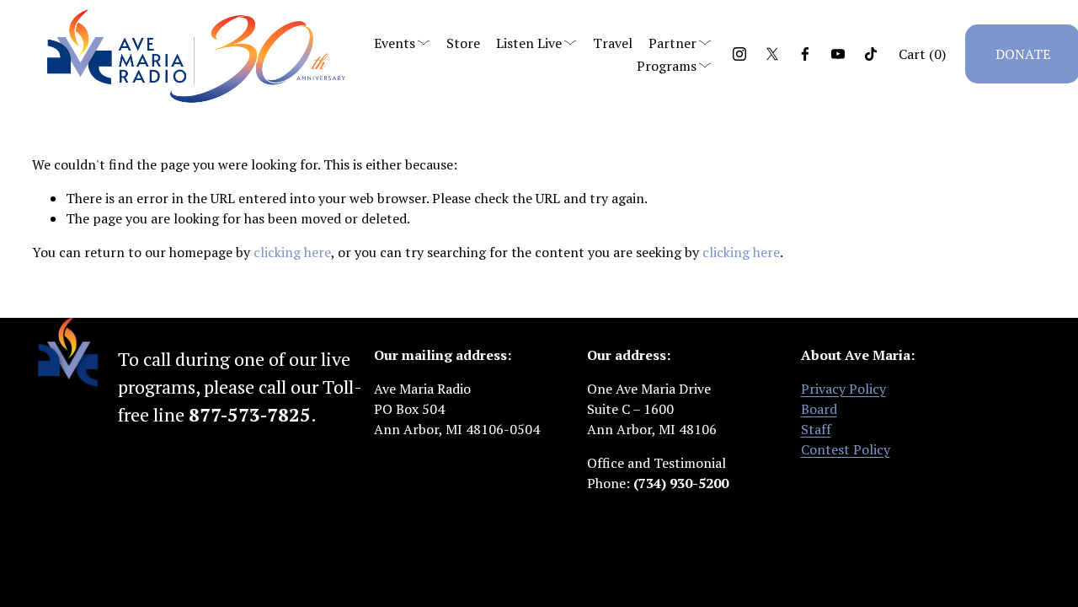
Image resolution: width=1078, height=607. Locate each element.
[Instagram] (739, 54)
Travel (612, 43)
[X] (772, 54)
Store (463, 43)
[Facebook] (805, 54)
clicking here (292, 252)
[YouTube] (838, 54)
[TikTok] (870, 54)
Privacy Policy (843, 388)
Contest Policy (845, 449)
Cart (922, 54)
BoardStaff (819, 419)
